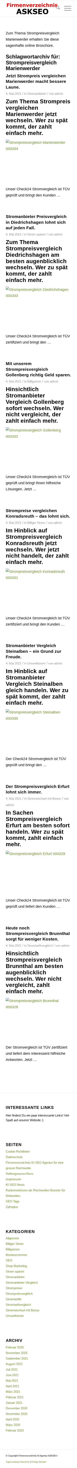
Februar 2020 (15, 1430)
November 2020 (16, 1413)
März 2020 (13, 1425)
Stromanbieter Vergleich (22, 1282)
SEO (9, 1260)
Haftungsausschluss (19, 1173)
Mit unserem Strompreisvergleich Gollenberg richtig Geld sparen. (38, 369)
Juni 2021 (12, 1375)
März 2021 (13, 1391)
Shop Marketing (16, 1266)
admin (59, 93)
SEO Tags (13, 1201)
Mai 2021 (12, 1380)
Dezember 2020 (16, 1408)
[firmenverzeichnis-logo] (32, 8)
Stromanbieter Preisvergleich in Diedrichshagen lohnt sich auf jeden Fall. (36, 222)
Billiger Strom (36, 522)
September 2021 (17, 1358)
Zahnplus (12, 1207)
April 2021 (12, 1386)
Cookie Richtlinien (18, 1151)
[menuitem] (56, 8)
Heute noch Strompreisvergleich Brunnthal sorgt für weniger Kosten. (38, 934)
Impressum (13, 1179)
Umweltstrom (36, 663)
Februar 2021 (15, 1397)
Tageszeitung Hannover (18, 1462)
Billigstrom (34, 381)
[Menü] (65, 8)
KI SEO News (15, 1184)
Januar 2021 (14, 1402)
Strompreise (14, 1288)
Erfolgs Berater (38, 1462)
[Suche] (56, 8)
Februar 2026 (15, 1347)
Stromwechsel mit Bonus (44, 798)
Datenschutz (14, 1157)
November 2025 (16, 1353)
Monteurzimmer (16, 1255)
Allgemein (12, 1238)
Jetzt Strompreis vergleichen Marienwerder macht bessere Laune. (36, 81)
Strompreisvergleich (19, 1293)
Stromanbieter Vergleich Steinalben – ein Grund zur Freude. (33, 651)
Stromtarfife (13, 1299)
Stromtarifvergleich (40, 945)
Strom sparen (36, 234)
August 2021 (14, 1364)
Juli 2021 (12, 1369)
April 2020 (12, 1419)
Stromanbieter (36, 93)
